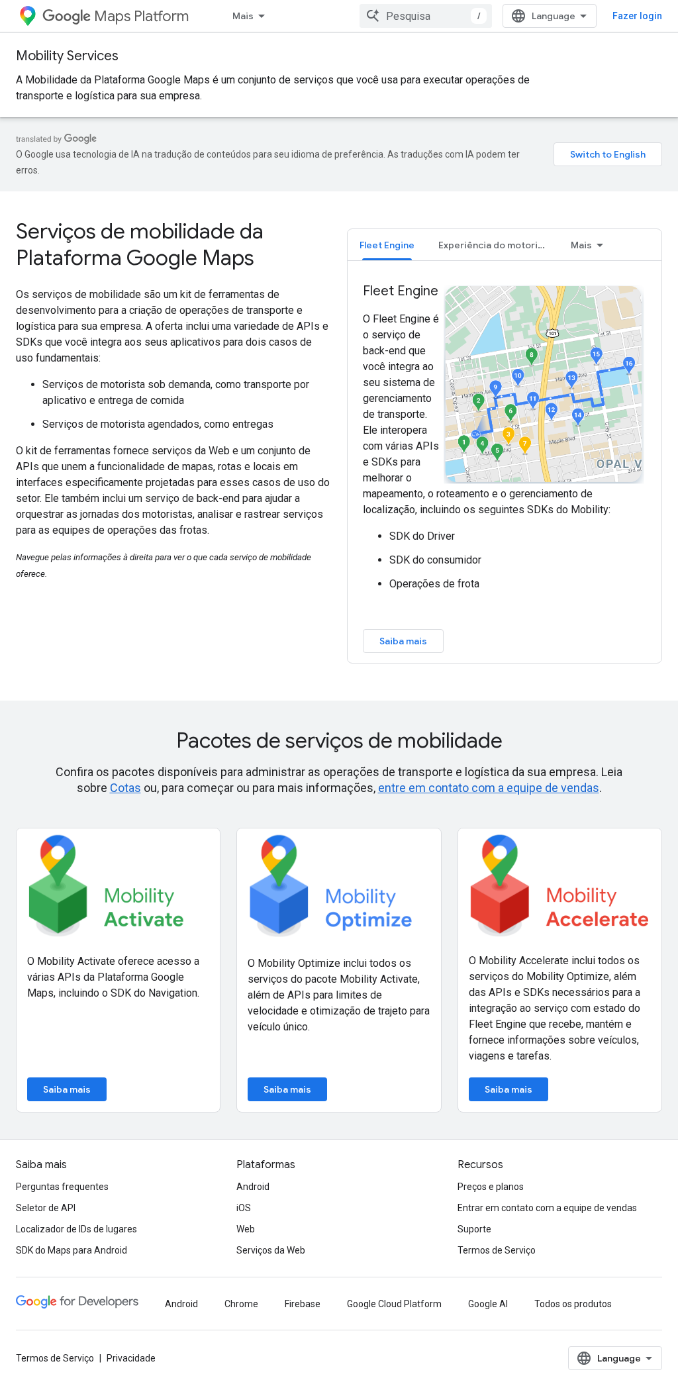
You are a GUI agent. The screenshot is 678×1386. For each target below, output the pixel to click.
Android (252, 1186)
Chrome (241, 1304)
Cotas (125, 788)
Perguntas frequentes (62, 1186)
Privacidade (131, 1358)
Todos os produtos (573, 1304)
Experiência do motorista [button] (495, 245)
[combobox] (426, 16)
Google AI (488, 1304)
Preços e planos (491, 1186)
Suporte (474, 1229)
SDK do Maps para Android (71, 1250)
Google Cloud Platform (394, 1304)
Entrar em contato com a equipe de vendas (547, 1208)
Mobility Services (67, 56)
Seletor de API (45, 1208)
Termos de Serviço (497, 1250)
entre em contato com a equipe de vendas (488, 788)
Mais (243, 16)
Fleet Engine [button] (387, 245)
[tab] (387, 244)
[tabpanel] (504, 467)
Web (245, 1229)
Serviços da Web (270, 1250)
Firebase (302, 1304)
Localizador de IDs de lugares (76, 1229)
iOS (243, 1208)
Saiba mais (403, 641)
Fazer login (637, 16)
